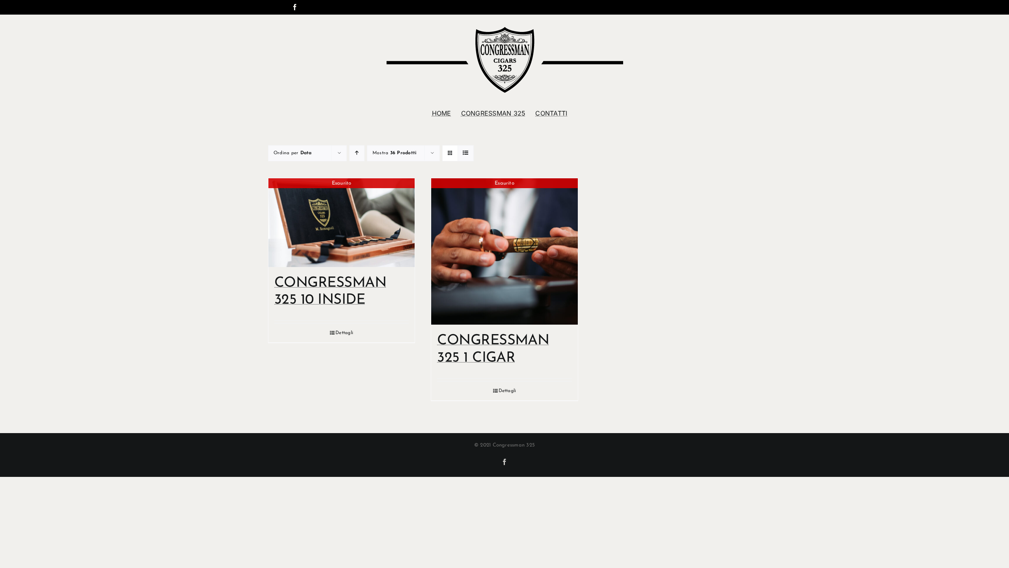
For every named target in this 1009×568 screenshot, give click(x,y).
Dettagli (344, 333)
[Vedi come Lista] (465, 153)
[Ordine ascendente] (357, 153)
